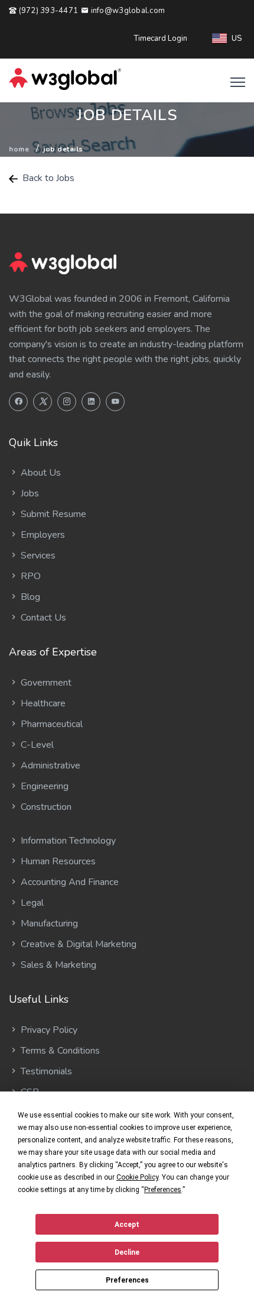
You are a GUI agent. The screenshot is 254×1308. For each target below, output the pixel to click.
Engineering (43, 786)
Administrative (49, 765)
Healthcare (42, 703)
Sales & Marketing (57, 964)
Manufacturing (48, 923)
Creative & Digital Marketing (77, 944)
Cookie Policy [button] (137, 1177)
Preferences (127, 1280)
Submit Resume (52, 514)
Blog (29, 596)
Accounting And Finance (68, 882)
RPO (29, 576)
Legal (31, 902)
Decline (127, 1252)
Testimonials (45, 1071)
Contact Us (42, 617)
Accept (127, 1224)
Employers (41, 534)
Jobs (28, 493)
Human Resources (57, 861)
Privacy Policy (47, 1029)
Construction (44, 806)
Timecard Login (160, 38)
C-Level (36, 744)
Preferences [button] (162, 1190)
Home (19, 149)
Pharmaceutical (50, 724)
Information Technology (67, 840)
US (237, 38)
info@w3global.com (127, 10)
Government (44, 682)
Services (37, 555)
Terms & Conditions (59, 1050)
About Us (39, 472)
